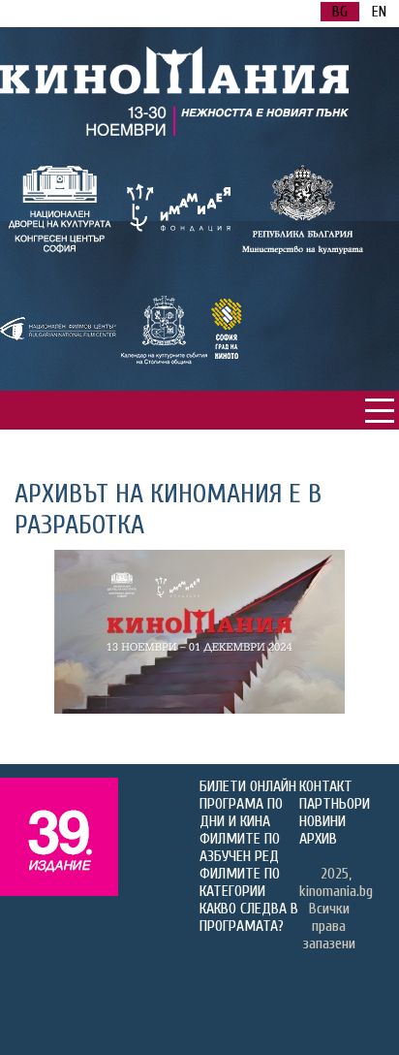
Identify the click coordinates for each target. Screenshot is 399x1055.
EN (379, 11)
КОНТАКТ (326, 786)
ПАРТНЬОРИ (334, 804)
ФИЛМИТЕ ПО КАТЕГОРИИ (240, 882)
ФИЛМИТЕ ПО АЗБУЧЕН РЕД (240, 847)
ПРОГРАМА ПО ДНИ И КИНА (241, 812)
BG (340, 11)
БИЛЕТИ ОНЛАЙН (248, 786)
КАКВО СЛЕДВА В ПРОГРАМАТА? (249, 917)
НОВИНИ (322, 821)
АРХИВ (318, 838)
